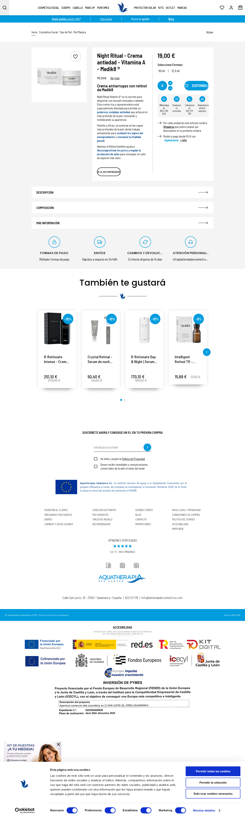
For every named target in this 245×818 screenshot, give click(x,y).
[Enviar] (147, 447)
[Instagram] (122, 565)
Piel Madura (80, 32)
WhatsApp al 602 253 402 (164, 109)
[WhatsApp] (136, 565)
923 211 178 (131, 597)
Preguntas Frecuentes (58, 514)
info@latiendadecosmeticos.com (161, 597)
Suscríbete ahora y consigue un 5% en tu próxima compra (122, 432)
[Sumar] (170, 83)
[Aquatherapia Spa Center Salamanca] (122, 578)
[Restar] (170, 88)
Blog (138, 514)
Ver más (115, 78)
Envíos (48, 519)
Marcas (182, 7)
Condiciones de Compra (186, 514)
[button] (38, 352)
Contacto (141, 519)
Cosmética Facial (48, 7)
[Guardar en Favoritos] (75, 56)
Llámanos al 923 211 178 (189, 109)
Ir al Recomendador (109, 171)
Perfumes (103, 7)
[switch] (110, 810)
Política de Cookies (183, 519)
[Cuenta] (231, 7)
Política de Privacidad (133, 459)
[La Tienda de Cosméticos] (122, 7)
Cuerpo (65, 7)
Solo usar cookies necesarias (213, 793)
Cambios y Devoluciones (58, 524)
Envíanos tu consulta (176, 108)
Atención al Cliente (56, 510)
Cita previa (106, 19)
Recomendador (101, 524)
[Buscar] (4, 7)
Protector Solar (145, 7)
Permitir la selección (213, 782)
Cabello (78, 7)
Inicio (34, 32)
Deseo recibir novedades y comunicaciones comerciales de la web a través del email (124, 466)
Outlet (170, 7)
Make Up (90, 7)
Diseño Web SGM (232, 615)
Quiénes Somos (144, 510)
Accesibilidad (180, 524)
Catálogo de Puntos (104, 510)
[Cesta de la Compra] (240, 7)
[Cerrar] (58, 744)
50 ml (161, 71)
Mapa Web (177, 528)
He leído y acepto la (122, 459)
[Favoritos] (222, 7)
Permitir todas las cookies (213, 771)
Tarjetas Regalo (102, 519)
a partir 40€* (66, 19)
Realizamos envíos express (203, 108)
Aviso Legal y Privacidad (186, 510)
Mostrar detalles (204, 810)
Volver (209, 32)
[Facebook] (108, 565)
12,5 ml (176, 71)
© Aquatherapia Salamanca (18, 615)
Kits (161, 7)
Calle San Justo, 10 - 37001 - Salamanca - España (92, 597)
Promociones (143, 524)
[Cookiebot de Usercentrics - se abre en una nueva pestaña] (25, 810)
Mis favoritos (100, 514)
